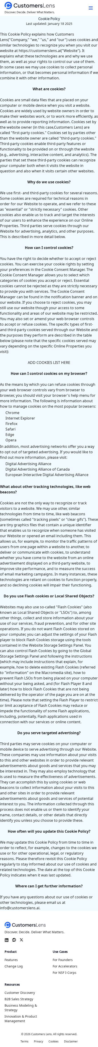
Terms (24, 1041)
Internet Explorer (20, 418)
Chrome (12, 412)
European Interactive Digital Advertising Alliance (46, 474)
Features (11, 960)
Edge (9, 434)
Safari (10, 429)
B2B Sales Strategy (19, 999)
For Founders (63, 960)
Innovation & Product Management (21, 1018)
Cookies (54, 1041)
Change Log (14, 966)
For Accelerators (65, 966)
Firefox (11, 423)
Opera (10, 440)
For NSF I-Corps (64, 972)
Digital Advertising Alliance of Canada (37, 469)
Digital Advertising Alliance (28, 463)
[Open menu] (90, 8)
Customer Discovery (20, 992)
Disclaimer (71, 1041)
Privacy (38, 1041)
